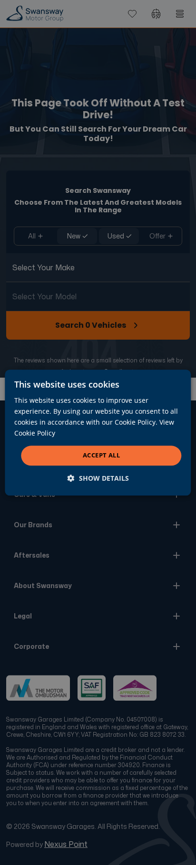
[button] (98, 478)
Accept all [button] (101, 455)
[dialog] (98, 432)
